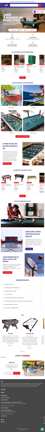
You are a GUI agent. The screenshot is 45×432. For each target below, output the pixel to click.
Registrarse (16, 373)
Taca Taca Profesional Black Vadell (18, 185)
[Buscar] (39, 5)
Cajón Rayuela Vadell (6, 66)
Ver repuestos (29, 248)
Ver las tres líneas (7, 163)
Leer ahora (10, 345)
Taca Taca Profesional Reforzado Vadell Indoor (6, 185)
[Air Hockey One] (29, 324)
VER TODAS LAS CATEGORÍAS (22, 136)
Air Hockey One (30, 333)
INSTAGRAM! (26, 356)
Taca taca (10, 333)
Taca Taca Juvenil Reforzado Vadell (30, 185)
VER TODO (22, 77)
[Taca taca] (10, 324)
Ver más (22, 351)
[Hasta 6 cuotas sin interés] (12, 44)
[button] (3, 20)
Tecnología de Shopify (22, 429)
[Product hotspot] (31, 221)
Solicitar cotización (7, 272)
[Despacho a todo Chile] (33, 44)
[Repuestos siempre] (33, 37)
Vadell (3, 67)
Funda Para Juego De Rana (31, 67)
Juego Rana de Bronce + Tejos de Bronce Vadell (19, 67)
